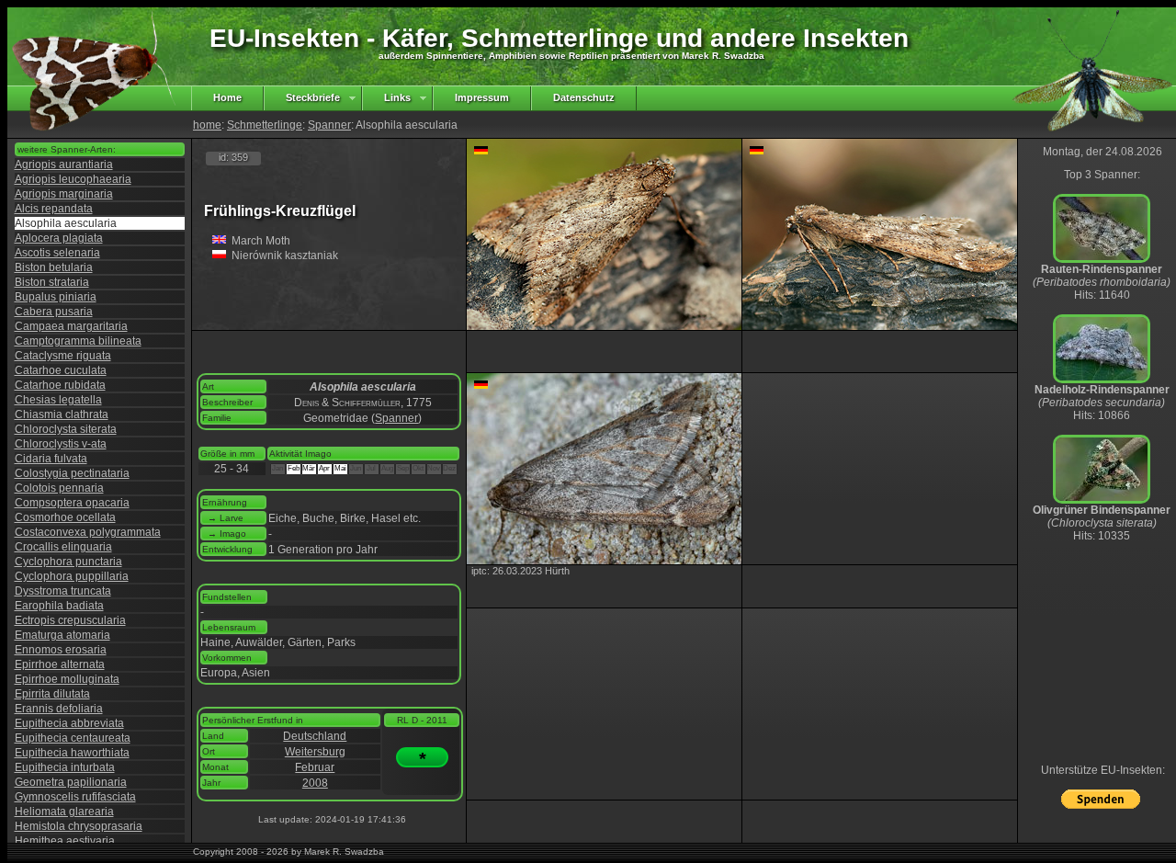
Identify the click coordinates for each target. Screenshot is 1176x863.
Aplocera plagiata (59, 238)
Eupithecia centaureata (72, 738)
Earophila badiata (59, 605)
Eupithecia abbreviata (69, 723)
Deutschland (314, 736)
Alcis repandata (54, 208)
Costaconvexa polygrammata (88, 532)
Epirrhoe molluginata (67, 679)
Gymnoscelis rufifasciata (75, 796)
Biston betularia (54, 267)
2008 (315, 783)
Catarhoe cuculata (61, 370)
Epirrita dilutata (52, 693)
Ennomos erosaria (61, 649)
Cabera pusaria (54, 311)
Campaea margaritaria (71, 326)
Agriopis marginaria (64, 193)
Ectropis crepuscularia (70, 620)
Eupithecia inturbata (65, 767)
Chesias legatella (58, 399)
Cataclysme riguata (63, 355)
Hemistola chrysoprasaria (78, 826)
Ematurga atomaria (62, 635)
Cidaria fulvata (51, 458)
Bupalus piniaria (55, 296)
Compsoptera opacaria (72, 502)
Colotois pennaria (59, 488)
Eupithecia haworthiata (72, 752)
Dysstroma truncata (63, 591)
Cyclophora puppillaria (72, 576)
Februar (314, 767)
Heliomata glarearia (64, 811)
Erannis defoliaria (59, 708)
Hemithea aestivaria (65, 841)
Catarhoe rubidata (60, 385)
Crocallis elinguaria (63, 546)
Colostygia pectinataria (72, 473)
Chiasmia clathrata (61, 414)
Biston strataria (52, 282)
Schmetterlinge (264, 125)
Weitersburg (315, 751)
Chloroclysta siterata (66, 429)
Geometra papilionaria (71, 782)
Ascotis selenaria (57, 252)
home (207, 125)
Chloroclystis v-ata (61, 443)
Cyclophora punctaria (68, 561)
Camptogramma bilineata (78, 341)
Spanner (329, 125)
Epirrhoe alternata (60, 664)
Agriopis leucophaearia (73, 179)
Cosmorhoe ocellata (65, 517)
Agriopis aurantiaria (64, 164)
